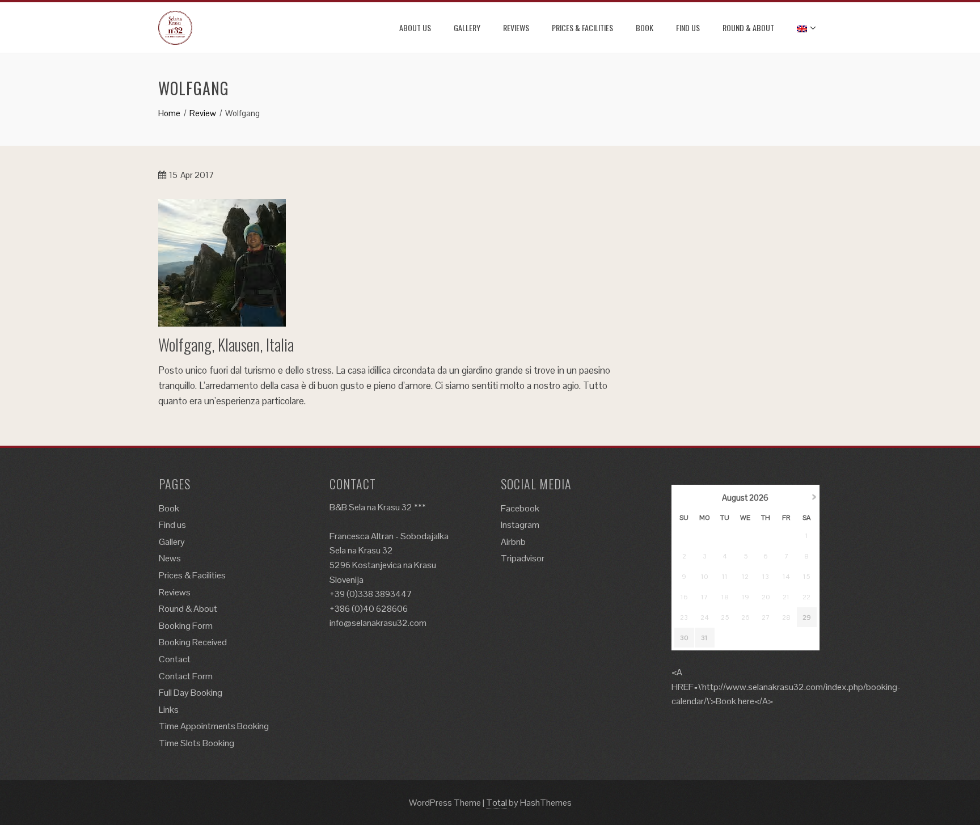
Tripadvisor (522, 558)
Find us (688, 27)
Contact (175, 659)
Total (496, 803)
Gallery (467, 27)
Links (169, 710)
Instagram (520, 525)
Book (644, 27)
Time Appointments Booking (214, 726)
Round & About (748, 27)
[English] (805, 28)
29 (806, 617)
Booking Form (186, 626)
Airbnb (513, 542)
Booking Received (193, 642)
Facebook (520, 508)
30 (684, 637)
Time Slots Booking (196, 743)
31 (704, 637)
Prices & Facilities (582, 27)
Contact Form (186, 676)
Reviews (516, 27)
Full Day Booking (190, 693)
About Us (415, 27)
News (170, 558)
